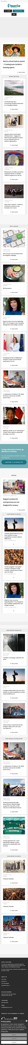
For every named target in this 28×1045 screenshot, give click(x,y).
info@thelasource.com (6, 1007)
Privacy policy (4, 1031)
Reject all (14, 1034)
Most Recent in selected (14, 630)
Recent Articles (14, 76)
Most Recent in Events (14, 856)
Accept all (14, 1042)
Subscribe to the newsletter (14, 462)
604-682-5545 (4, 1002)
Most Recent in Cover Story (14, 738)
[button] (8, 11)
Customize (14, 1038)
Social (14, 475)
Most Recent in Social (14, 514)
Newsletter (18, 11)
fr (14, 14)
